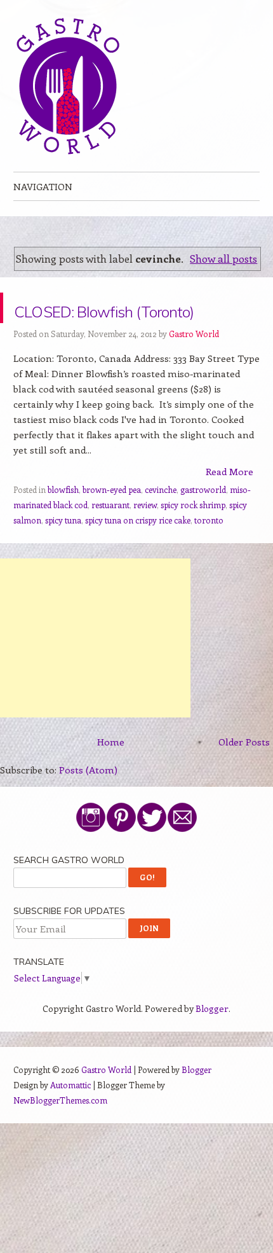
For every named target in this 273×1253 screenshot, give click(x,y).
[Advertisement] (95, 668)
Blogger (212, 1039)
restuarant (110, 535)
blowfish (63, 520)
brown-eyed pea (112, 520)
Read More (229, 501)
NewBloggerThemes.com (60, 1130)
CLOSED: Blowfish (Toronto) (116, 323)
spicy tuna (63, 550)
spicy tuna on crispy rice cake (137, 550)
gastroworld (203, 520)
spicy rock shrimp (193, 535)
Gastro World (194, 364)
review (145, 535)
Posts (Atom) (88, 800)
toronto (208, 550)
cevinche (160, 520)
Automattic (70, 1115)
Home (110, 772)
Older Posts (244, 772)
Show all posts (223, 258)
